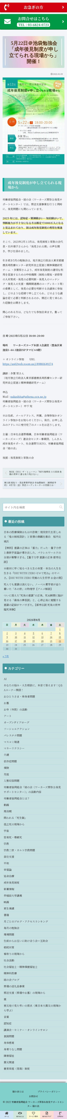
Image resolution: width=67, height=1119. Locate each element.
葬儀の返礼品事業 (14, 986)
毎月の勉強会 (11, 928)
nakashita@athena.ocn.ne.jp (28, 397)
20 (42, 641)
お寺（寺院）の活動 (15, 709)
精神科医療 (10, 973)
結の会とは (18, 1091)
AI (5, 679)
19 (33, 641)
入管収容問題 (11, 781)
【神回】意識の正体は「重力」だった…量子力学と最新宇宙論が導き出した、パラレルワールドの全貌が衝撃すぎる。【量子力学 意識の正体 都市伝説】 (32, 555)
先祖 (6, 774)
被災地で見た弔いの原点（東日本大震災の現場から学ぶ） (32, 1008)
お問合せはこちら (33, 21)
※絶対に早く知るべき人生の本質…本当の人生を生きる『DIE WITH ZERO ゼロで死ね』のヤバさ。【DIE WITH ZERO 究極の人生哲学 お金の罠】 (34, 573)
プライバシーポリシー (49, 1091)
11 (25, 637)
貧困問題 (9, 1036)
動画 (6, 805)
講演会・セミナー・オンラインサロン (26, 1030)
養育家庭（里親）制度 (17, 1068)
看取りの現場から (14, 954)
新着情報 (9, 889)
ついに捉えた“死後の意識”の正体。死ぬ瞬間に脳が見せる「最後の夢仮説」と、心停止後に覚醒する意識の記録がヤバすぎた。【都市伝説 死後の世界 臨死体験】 (33, 602)
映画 (6, 902)
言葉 (6, 1017)
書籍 (6, 915)
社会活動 (9, 960)
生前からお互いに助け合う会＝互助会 (26, 941)
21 (51, 641)
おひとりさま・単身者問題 (19, 696)
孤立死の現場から (14, 824)
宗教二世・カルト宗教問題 (19, 850)
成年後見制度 (11, 882)
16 (7, 641)
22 (60, 641)
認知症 (8, 1023)
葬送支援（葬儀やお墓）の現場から (24, 993)
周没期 (8, 811)
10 (16, 637)
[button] (61, 507)
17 (16, 641)
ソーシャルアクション (17, 729)
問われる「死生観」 (15, 818)
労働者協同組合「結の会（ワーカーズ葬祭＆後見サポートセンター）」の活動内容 (32, 789)
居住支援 (9, 857)
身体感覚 (9, 1043)
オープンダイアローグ (16, 722)
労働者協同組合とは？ (17, 798)
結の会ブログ (11, 980)
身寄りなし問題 (13, 1049)
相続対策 (9, 947)
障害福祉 (9, 1056)
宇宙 (6, 831)
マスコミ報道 (11, 742)
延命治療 (9, 876)
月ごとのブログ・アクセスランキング (26, 921)
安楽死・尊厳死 (13, 837)
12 (33, 637)
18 (25, 641)
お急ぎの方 (33, 7)
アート (8, 716)
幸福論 (8, 870)
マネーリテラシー (14, 748)
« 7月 (6, 656)
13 (42, 637)
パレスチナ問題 (13, 735)
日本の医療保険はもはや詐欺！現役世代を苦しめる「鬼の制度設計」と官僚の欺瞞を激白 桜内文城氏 (32, 536)
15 (60, 637)
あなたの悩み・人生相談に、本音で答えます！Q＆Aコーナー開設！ (33, 687)
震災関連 (9, 1062)
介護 (6, 755)
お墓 (6, 703)
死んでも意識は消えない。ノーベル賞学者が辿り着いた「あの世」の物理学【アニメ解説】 (32, 586)
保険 (6, 768)
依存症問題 (10, 761)
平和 (6, 863)
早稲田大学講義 (13, 895)
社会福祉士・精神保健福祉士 (21, 967)
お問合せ (33, 1096)
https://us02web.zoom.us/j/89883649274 (28, 364)
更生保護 (9, 908)
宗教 (6, 844)
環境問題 (9, 934)
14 (51, 637)
